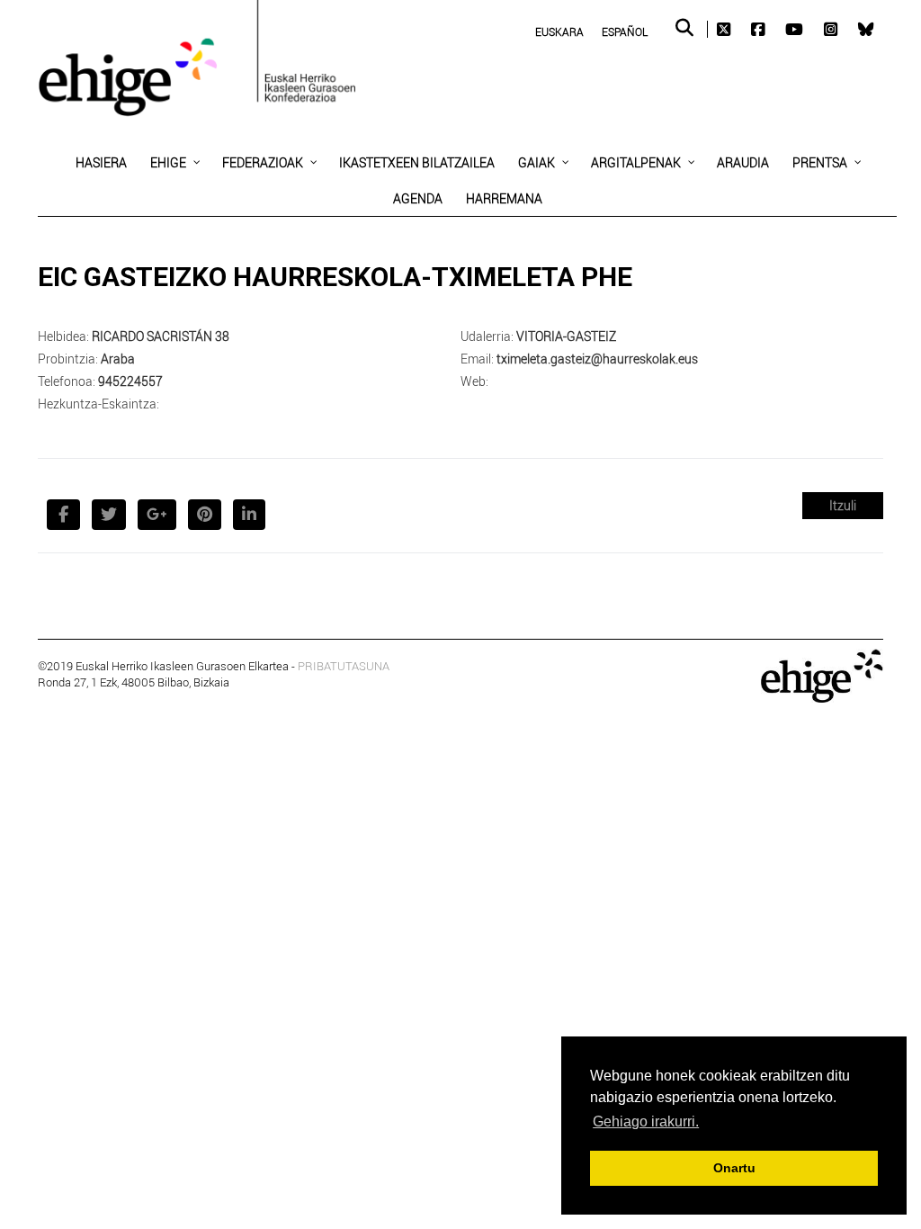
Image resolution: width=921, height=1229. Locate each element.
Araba (118, 358)
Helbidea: (63, 336)
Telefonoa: (66, 381)
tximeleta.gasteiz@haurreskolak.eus (597, 358)
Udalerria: (487, 336)
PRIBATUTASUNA (343, 666)
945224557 (130, 381)
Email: (477, 358)
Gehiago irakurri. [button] (646, 1121)
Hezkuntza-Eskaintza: (98, 403)
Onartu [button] (734, 1168)
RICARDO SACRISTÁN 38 (160, 336)
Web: (474, 381)
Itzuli (842, 505)
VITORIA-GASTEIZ (566, 336)
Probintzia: (68, 358)
